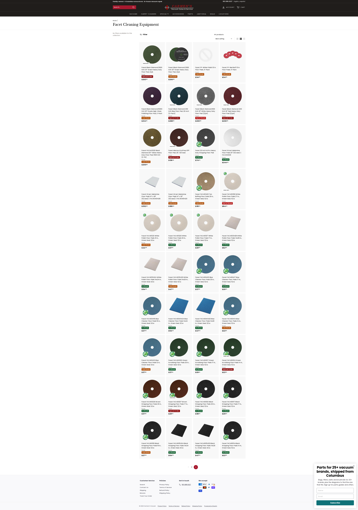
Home (115, 21)
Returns (142, 493)
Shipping (143, 490)
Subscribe (335, 503)
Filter (144, 34)
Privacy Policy (164, 485)
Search (142, 485)
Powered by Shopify (210, 506)
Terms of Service (165, 487)
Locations (224, 14)
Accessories (178, 14)
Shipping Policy (164, 493)
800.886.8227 (227, 1)
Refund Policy (164, 490)
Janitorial (201, 14)
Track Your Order (146, 496)
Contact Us (144, 487)
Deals (212, 14)
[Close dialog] (353, 466)
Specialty (164, 14)
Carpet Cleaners (148, 14)
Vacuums (133, 14)
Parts (190, 14)
